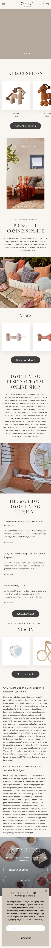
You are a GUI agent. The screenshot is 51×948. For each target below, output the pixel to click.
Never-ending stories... (16, 585)
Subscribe (25, 937)
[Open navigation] (3, 4)
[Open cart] (47, 4)
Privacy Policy (37, 920)
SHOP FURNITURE (26, 48)
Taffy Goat (47, 113)
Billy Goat (16, 113)
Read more (8, 542)
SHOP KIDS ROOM (26, 37)
